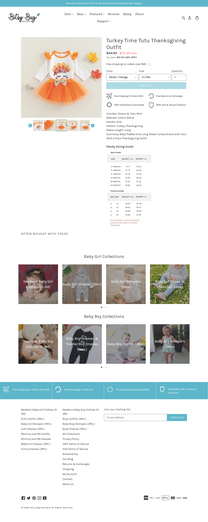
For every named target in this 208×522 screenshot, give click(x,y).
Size (141, 71)
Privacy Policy (71, 439)
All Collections (71, 434)
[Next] (93, 125)
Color (109, 71)
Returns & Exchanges (76, 464)
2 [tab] (104, 307)
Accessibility (70, 454)
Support (103, 21)
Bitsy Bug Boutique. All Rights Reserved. (51, 507)
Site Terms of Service (75, 449)
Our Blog (68, 459)
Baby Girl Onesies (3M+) (35, 444)
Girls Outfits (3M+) (32, 419)
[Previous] (30, 125)
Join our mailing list (117, 409)
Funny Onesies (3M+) (34, 449)
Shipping (68, 469)
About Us (68, 484)
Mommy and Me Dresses (36, 439)
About (139, 14)
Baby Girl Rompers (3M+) (36, 424)
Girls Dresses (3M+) (33, 429)
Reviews (113, 14)
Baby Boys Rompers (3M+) (79, 424)
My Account (70, 474)
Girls (68, 14)
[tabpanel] (38, 284)
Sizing (127, 14)
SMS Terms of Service (76, 444)
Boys (80, 14)
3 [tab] (106, 307)
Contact (67, 479)
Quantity (177, 71)
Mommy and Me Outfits (35, 434)
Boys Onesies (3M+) (75, 429)
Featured (96, 14)
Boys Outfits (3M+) (74, 419)
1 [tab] (101, 307)
